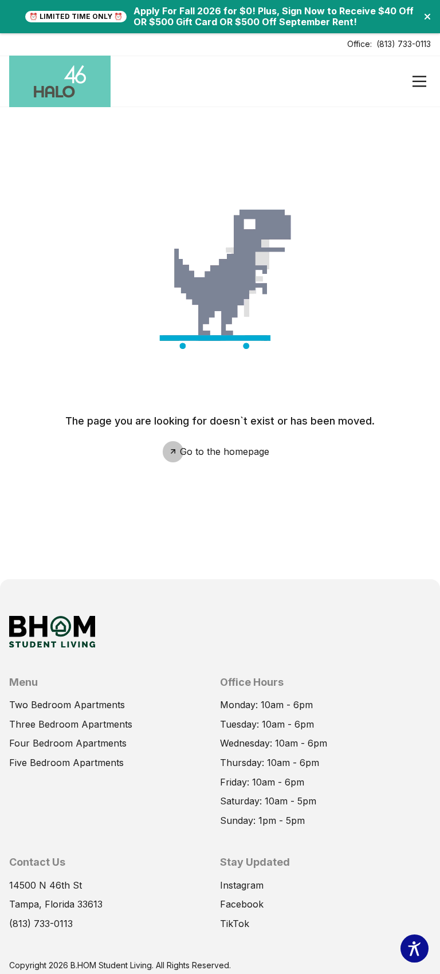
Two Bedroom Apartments (67, 704)
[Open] (419, 81)
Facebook (242, 904)
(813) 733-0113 (403, 44)
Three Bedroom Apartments (70, 724)
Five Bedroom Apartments (66, 762)
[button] (427, 16)
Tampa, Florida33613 (56, 904)
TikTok (234, 923)
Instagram (242, 885)
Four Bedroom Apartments (68, 743)
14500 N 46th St (45, 885)
